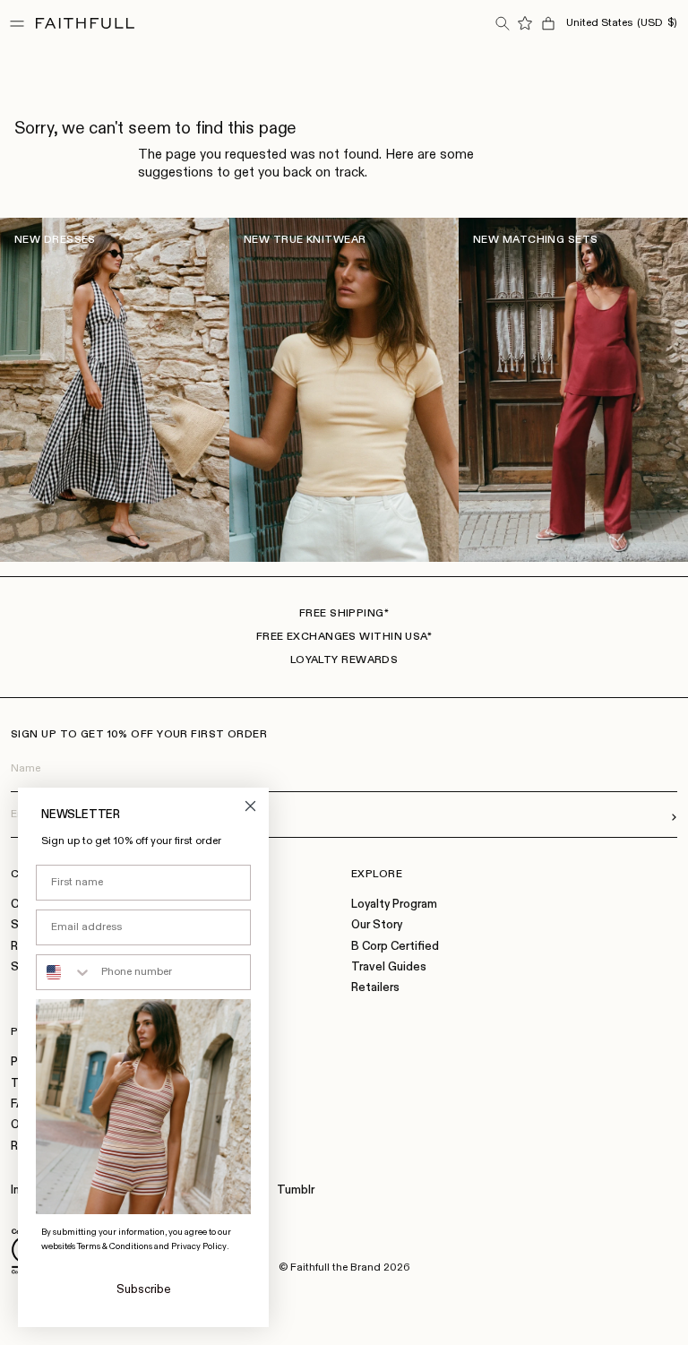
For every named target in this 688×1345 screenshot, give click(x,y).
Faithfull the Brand (335, 1268)
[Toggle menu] (17, 23)
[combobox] (64, 972)
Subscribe (143, 1290)
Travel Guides (388, 967)
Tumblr (295, 1190)
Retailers (375, 988)
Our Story (376, 925)
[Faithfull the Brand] (85, 23)
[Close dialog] (250, 806)
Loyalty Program (394, 904)
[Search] (502, 23)
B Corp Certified (395, 947)
